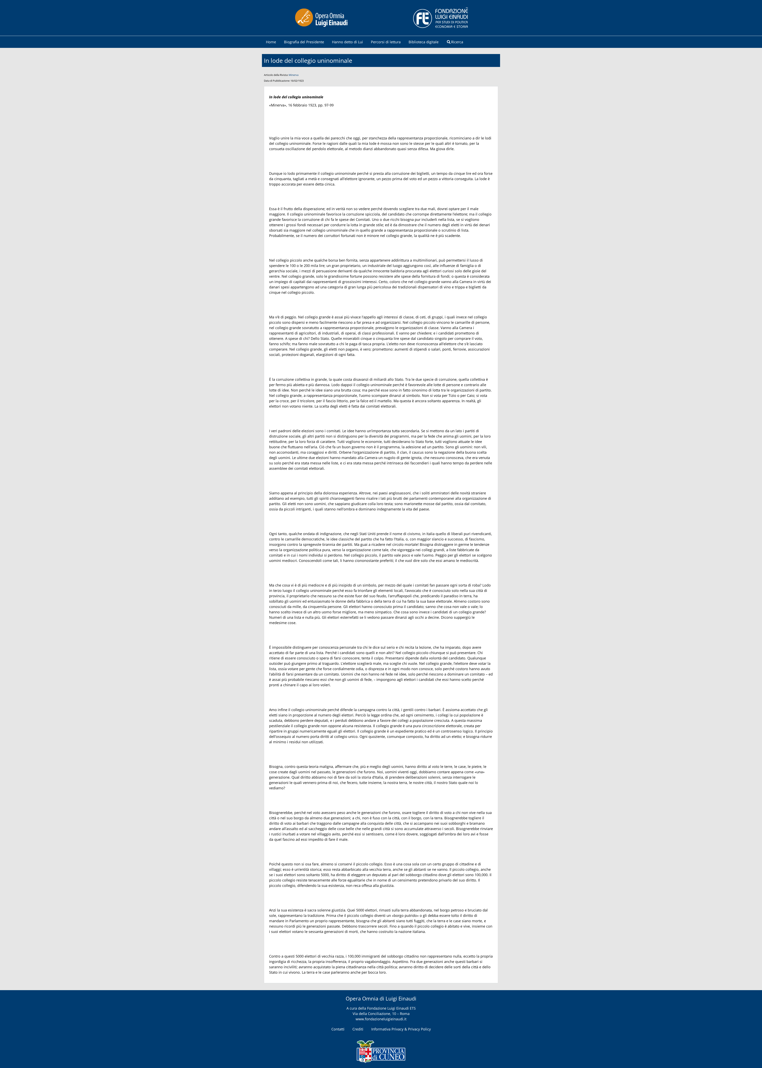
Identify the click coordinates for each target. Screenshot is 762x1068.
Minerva (293, 75)
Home (271, 42)
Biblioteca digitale (424, 42)
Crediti (357, 1029)
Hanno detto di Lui (347, 42)
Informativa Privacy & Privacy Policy (401, 1029)
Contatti (337, 1029)
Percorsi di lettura (386, 42)
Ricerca (457, 42)
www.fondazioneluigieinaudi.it (381, 1019)
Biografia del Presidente (304, 42)
